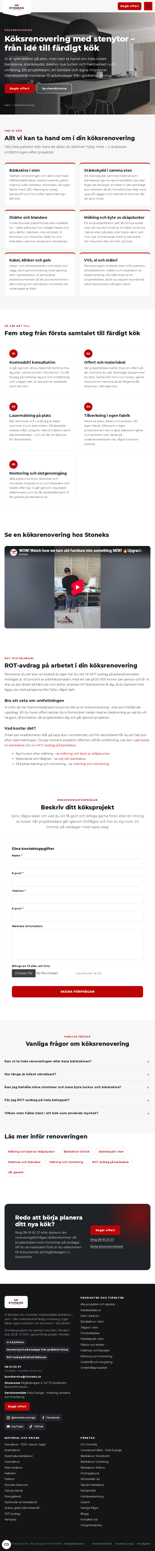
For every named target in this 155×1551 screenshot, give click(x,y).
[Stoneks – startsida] (17, 8)
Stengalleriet (13, 1496)
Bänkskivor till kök (77, 1151)
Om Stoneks (89, 1444)
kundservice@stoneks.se (23, 1376)
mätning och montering (91, 764)
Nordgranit (143, 1543)
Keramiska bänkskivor (19, 1456)
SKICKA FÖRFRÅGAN (77, 991)
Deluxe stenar (14, 1490)
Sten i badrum (90, 1316)
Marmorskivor (14, 1467)
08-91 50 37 (13, 1366)
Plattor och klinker (93, 1344)
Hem (8, 105)
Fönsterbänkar (90, 1333)
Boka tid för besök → (17, 1386)
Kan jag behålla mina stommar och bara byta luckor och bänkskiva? (63, 1087)
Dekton (10, 1479)
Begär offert (129, 6)
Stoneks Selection (16, 1485)
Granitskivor (12, 1461)
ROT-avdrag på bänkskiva (56, 745)
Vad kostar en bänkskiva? (21, 1502)
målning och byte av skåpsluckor (85, 753)
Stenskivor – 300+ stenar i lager (25, 1444)
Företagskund (90, 1473)
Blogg (85, 1513)
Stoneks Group (124, 1543)
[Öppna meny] (148, 6)
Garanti (85, 1502)
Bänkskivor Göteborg (94, 1461)
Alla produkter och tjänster (98, 1304)
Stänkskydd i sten (111, 1151)
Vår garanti (15, 1172)
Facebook (52, 1417)
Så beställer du (90, 1479)
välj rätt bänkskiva (71, 759)
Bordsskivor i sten (92, 1321)
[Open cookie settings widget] (6, 1544)
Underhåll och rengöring (96, 1362)
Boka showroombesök (106, 1246)
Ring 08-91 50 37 (102, 1239)
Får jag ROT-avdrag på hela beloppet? (37, 1100)
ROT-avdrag (12, 1513)
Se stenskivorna (54, 88)
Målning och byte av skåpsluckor (31, 1151)
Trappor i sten (89, 1327)
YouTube (17, 1426)
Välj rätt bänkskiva (92, 1485)
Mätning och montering (66, 1162)
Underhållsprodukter (94, 1367)
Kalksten (10, 1473)
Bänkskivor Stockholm (95, 1456)
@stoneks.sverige (23, 1417)
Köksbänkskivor (91, 1310)
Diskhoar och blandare (24, 1162)
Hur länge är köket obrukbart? (30, 1074)
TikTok (38, 1426)
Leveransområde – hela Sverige (101, 1450)
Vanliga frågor (89, 1508)
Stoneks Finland (102, 1543)
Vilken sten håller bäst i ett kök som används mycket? (51, 1113)
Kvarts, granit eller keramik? (22, 1508)
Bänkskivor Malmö (93, 1467)
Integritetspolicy (91, 1525)
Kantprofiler (88, 1490)
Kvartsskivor (12, 1450)
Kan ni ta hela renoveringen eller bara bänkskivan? (48, 1061)
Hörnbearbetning (92, 1496)
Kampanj (10, 1519)
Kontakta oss (89, 1519)
